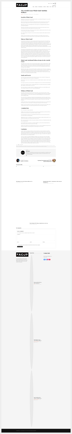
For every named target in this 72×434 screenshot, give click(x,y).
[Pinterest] (52, 3)
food (32, 145)
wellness (45, 146)
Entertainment (40, 6)
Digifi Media (34, 430)
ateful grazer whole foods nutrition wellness (23, 145)
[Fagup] (22, 6)
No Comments (36, 14)
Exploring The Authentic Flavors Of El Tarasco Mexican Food (45, 161)
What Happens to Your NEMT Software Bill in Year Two (27, 173)
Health (53, 6)
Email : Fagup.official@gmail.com (48, 256)
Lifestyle (44, 6)
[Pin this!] (22, 144)
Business (36, 6)
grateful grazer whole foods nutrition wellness (40, 145)
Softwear (37, 341)
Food (50, 6)
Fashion (48, 6)
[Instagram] (51, 3)
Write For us (54, 5)
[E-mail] (53, 3)
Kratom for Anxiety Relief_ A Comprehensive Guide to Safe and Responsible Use (54, 173)
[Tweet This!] (18, 144)
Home (33, 6)
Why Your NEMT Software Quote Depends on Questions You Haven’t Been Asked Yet (31, 283)
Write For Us (45, 257)
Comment (18, 234)
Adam (17, 182)
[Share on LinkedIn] (21, 144)
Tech (55, 6)
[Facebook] (50, 3)
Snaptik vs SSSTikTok (24, 160)
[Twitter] (48, 3)
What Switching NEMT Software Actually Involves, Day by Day (40, 194)
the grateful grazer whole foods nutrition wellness (35, 146)
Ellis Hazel (26, 14)
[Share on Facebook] (19, 144)
